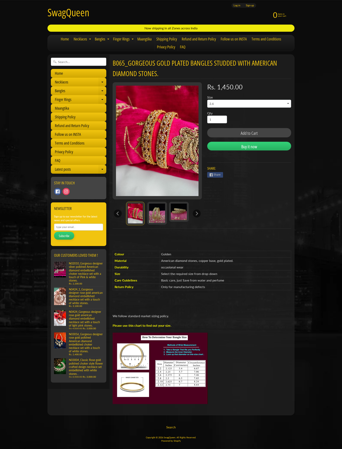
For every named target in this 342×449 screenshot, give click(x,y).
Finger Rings (124, 39)
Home (65, 39)
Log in (237, 5)
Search (171, 427)
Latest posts (80, 170)
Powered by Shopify (171, 440)
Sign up (250, 5)
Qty (210, 113)
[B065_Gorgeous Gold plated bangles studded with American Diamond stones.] (135, 213)
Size (210, 97)
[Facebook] (57, 191)
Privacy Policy (166, 47)
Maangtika (144, 39)
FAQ (182, 47)
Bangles (102, 39)
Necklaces (83, 39)
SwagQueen (68, 12)
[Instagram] (66, 191)
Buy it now (249, 146)
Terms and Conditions (266, 39)
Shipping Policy (166, 39)
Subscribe (64, 236)
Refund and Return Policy (199, 39)
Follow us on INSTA (234, 39)
